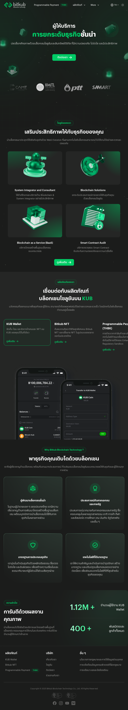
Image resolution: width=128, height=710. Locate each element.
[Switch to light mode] (122, 5)
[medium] (73, 703)
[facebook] (55, 703)
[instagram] (61, 703)
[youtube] (67, 703)
